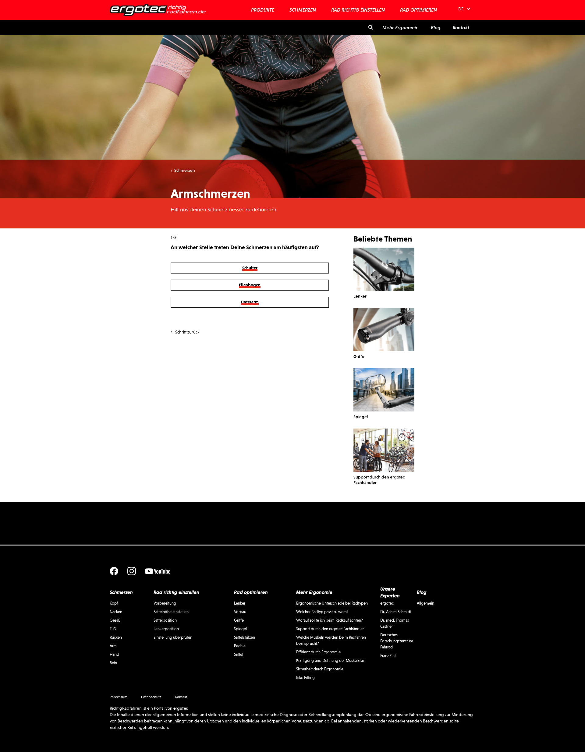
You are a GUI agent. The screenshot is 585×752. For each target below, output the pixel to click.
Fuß (113, 629)
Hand (114, 654)
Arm (113, 646)
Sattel (238, 654)
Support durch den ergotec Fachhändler (330, 629)
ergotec (387, 603)
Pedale (240, 646)
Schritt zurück (187, 332)
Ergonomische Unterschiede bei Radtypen (332, 603)
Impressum (118, 697)
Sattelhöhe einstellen (171, 611)
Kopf (114, 603)
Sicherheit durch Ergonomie (319, 669)
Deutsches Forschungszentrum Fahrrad (396, 641)
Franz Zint (388, 655)
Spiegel (240, 629)
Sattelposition (165, 620)
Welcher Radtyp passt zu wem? (322, 611)
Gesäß (115, 620)
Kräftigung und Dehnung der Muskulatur (330, 660)
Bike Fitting (305, 677)
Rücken (116, 637)
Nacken (116, 611)
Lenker (239, 603)
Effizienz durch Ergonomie (318, 652)
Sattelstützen (244, 637)
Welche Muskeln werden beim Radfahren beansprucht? (331, 640)
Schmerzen (184, 170)
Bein (113, 663)
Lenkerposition (166, 629)
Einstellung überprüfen (173, 637)
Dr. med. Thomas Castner (394, 623)
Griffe (239, 620)
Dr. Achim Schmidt (395, 611)
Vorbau (240, 611)
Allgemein (425, 603)
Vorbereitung (165, 603)
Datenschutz (151, 697)
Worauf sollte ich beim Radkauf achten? (329, 620)
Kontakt (181, 697)
